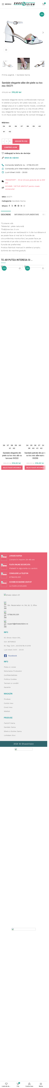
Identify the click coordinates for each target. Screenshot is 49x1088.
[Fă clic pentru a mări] (6, 49)
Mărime (5, 122)
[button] (4, 32)
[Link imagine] (24, 836)
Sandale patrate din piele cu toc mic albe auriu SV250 (35, 455)
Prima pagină (8, 75)
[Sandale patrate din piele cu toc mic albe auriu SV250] (35, 354)
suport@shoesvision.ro (17, 624)
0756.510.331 (13, 614)
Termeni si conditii (11, 683)
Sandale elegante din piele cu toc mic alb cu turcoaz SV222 (12, 455)
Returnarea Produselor (13, 671)
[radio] (4, 126)
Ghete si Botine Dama (13, 731)
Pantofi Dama (9, 723)
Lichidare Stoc (10, 735)
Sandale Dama (23, 75)
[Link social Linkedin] (21, 205)
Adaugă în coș (21, 141)
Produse (7, 699)
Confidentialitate (10, 675)
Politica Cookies (10, 679)
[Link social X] (12, 205)
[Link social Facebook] (9, 205)
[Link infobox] (23, 558)
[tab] (6, 214)
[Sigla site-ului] (24, 4)
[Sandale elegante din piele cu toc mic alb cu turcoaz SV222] (12, 354)
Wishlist (7, 711)
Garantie (7, 687)
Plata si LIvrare (10, 667)
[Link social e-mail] (15, 205)
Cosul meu (8, 707)
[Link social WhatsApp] (24, 205)
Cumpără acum (10, 147)
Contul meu (8, 703)
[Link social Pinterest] (18, 205)
